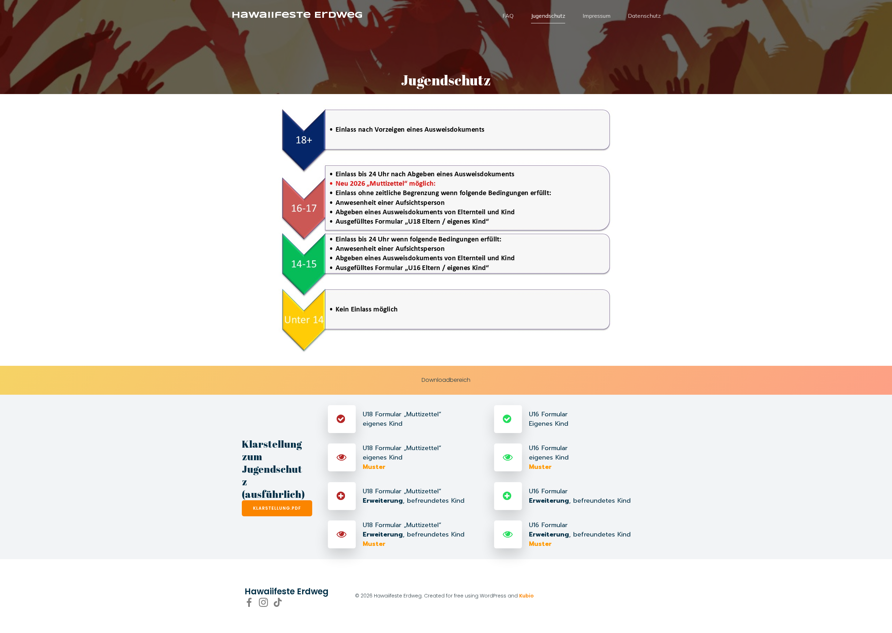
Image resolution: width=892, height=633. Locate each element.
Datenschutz (644, 15)
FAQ (508, 15)
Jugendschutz (548, 15)
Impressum (596, 15)
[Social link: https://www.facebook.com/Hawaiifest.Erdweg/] (252, 602)
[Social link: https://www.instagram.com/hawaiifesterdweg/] (266, 602)
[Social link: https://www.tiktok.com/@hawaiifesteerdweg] (280, 602)
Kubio (526, 595)
